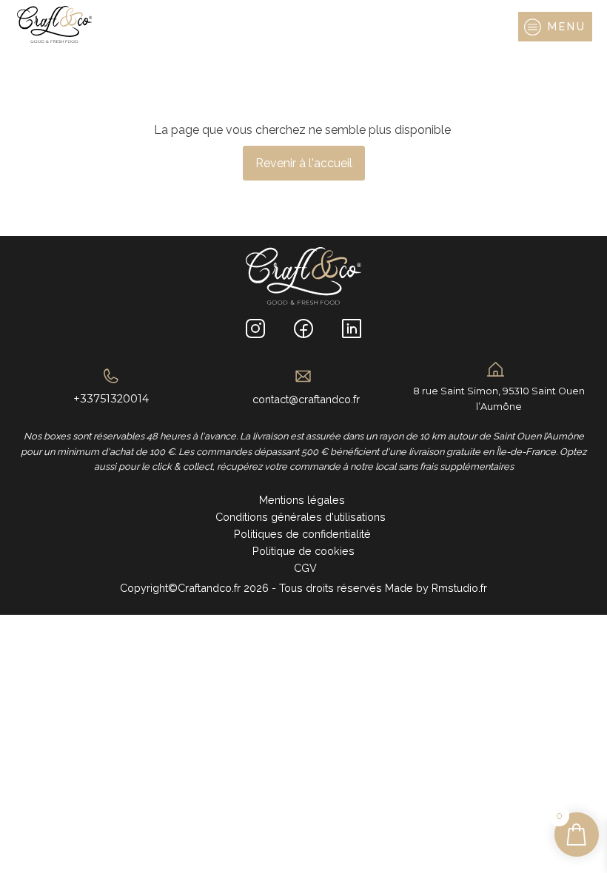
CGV (304, 568)
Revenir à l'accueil (303, 163)
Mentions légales (303, 499)
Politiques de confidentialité (304, 533)
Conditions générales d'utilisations (303, 516)
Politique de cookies (303, 551)
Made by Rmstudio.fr (434, 588)
